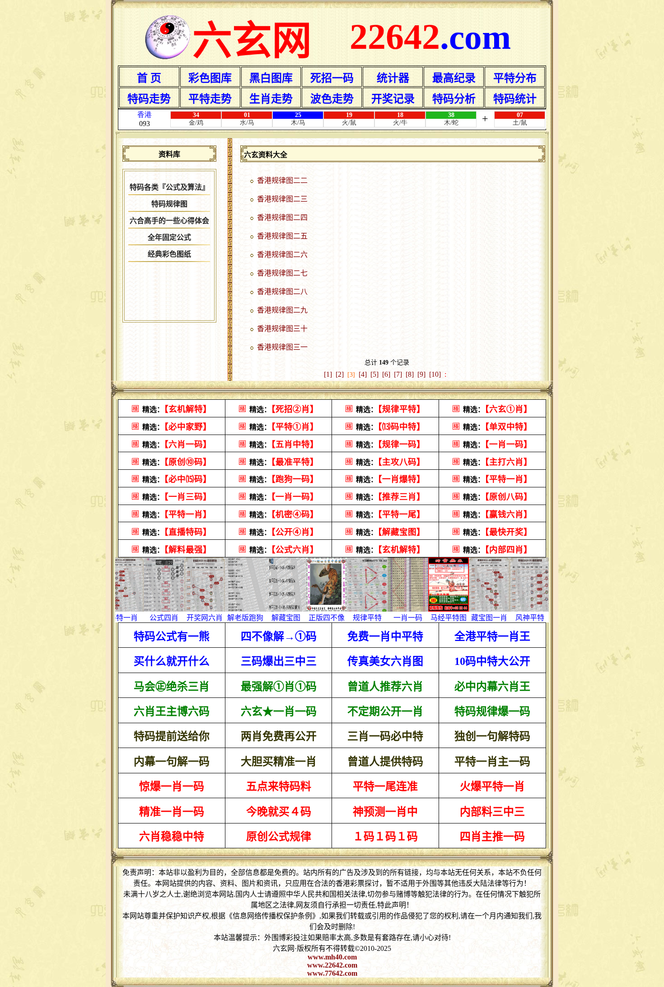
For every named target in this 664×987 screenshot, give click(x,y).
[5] (374, 374)
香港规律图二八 (282, 291)
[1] (328, 374)
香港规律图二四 (282, 217)
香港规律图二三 (282, 199)
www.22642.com (332, 965)
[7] (398, 374)
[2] (340, 374)
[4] (363, 374)
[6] (386, 374)
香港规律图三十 (282, 328)
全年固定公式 (169, 237)
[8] (410, 374)
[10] (435, 374)
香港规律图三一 (282, 347)
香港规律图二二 (282, 180)
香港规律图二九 (282, 310)
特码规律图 (169, 204)
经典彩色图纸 (169, 254)
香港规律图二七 (282, 273)
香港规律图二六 (282, 254)
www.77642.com (332, 973)
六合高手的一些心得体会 (169, 221)
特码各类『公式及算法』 (169, 187)
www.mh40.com (332, 957)
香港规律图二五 (282, 236)
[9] (421, 374)
